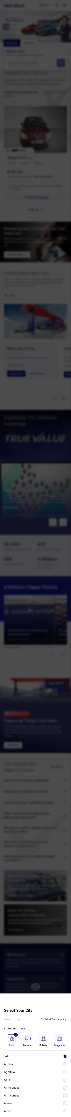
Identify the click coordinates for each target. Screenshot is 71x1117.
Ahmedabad (12, 1087)
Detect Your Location (55, 1019)
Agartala (9, 1072)
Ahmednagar (12, 1095)
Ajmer (8, 1111)
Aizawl (8, 1103)
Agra (7, 1079)
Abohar (8, 1064)
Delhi (7, 1056)
